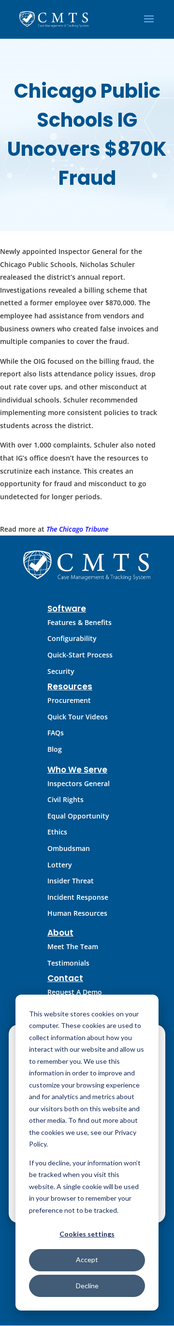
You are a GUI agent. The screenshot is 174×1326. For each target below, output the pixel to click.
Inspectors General (78, 783)
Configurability (72, 638)
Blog (54, 749)
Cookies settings (87, 1234)
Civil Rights (65, 799)
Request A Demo (74, 992)
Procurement (69, 700)
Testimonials (68, 963)
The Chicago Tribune (77, 529)
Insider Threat (70, 880)
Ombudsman (68, 848)
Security (60, 671)
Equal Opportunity (78, 815)
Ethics (57, 831)
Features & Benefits (79, 622)
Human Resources (77, 913)
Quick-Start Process (80, 654)
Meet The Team (72, 946)
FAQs (55, 732)
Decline (87, 1285)
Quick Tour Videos (77, 716)
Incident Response (77, 897)
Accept (87, 1259)
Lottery (59, 864)
